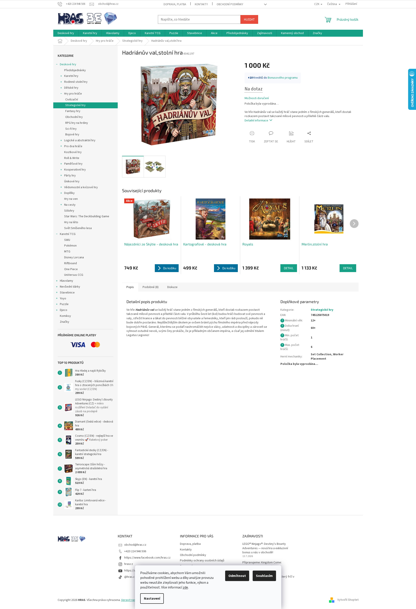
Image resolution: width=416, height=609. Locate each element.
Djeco (63, 310)
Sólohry (69, 211)
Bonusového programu (283, 78)
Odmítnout (237, 575)
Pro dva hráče (73, 146)
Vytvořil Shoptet (348, 600)
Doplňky (69, 193)
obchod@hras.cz (135, 545)
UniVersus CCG (73, 275)
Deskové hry (68, 64)
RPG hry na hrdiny (76, 123)
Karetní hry (71, 76)
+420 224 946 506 (135, 551)
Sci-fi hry (71, 129)
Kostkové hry (73, 152)
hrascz (128, 564)
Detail (288, 268)
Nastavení (152, 598)
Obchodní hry (74, 117)
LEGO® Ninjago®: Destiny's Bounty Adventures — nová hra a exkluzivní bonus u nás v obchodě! (265, 548)
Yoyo (63, 298)
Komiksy (65, 316)
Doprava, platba (175, 4)
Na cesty (70, 205)
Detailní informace (256, 120)
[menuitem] (65, 33)
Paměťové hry (73, 164)
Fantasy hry (72, 111)
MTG (67, 251)
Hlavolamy (66, 281)
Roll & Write (71, 158)
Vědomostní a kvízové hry (81, 187)
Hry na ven (71, 199)
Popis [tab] (130, 287)
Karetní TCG (68, 234)
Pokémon (70, 245)
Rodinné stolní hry (76, 82)
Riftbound (70, 263)
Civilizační (71, 99)
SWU (67, 240)
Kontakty (201, 4)
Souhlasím (264, 575)
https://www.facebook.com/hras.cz (147, 558)
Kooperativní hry (75, 169)
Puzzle (64, 304)
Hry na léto (71, 222)
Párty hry (70, 175)
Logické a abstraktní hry (79, 140)
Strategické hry (75, 105)
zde (185, 587)
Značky (64, 322)
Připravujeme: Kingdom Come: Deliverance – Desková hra (262, 565)
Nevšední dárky (70, 287)
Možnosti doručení (257, 98)
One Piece (71, 269)
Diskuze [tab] (172, 287)
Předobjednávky (75, 70)
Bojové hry (72, 134)
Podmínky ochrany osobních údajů (202, 560)
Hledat (249, 19)
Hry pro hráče (73, 93)
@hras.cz (130, 577)
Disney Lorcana (74, 257)
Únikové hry (71, 181)
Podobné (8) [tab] (151, 287)
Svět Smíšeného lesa (78, 228)
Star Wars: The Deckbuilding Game (86, 216)
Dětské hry (71, 88)
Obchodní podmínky (230, 4)
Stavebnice (67, 292)
